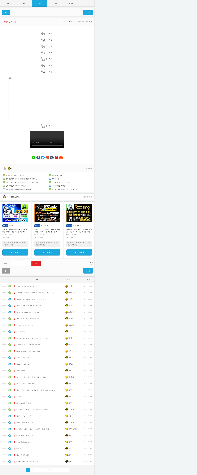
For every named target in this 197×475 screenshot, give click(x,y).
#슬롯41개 (15, 243)
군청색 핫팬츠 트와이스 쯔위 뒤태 (16, 186)
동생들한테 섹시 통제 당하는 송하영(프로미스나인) (22, 179)
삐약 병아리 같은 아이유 (23, 403)
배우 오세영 (55, 179)
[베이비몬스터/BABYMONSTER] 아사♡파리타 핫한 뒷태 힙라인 (36, 293)
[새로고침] (91, 263)
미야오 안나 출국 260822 (24, 422)
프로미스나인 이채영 (22, 358)
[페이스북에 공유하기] (38, 158)
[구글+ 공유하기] (47, 158)
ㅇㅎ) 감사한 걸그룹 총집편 (24, 325)
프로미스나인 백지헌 (58, 186)
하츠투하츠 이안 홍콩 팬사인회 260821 (18, 189)
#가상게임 (10, 245)
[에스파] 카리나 (21, 332)
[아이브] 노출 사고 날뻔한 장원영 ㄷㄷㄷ (29, 345)
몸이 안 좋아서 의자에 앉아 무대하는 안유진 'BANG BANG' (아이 (36, 390)
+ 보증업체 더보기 (87, 197)
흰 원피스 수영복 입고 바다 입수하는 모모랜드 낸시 (32, 338)
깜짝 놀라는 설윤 (57, 175)
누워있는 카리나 (21, 371)
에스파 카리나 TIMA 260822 (25, 435)
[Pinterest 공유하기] (56, 158)
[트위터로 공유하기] (43, 158)
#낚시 (21, 243)
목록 (6, 12)
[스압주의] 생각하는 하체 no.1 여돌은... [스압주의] (32, 429)
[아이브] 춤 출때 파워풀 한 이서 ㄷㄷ (27, 312)
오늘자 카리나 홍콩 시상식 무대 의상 (27, 319)
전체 (6, 271)
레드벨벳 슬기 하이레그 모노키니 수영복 (64, 189)
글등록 (88, 12)
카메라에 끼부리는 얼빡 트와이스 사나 (28, 351)
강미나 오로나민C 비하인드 (24, 364)
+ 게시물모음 (88, 168)
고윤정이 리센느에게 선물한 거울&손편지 (29, 306)
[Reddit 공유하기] (61, 158)
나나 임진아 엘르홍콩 (23, 455)
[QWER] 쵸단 (20, 397)
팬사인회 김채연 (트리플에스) (17, 175)
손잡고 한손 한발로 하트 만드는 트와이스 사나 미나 (22, 182)
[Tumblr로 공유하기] (52, 158)
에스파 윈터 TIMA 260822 (25, 442)
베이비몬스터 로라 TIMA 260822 (27, 461)
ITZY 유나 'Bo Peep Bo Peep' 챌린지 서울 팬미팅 (32, 409)
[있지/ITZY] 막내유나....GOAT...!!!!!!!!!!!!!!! (31, 299)
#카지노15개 (7, 243)
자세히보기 (15, 252)
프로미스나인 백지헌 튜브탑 (25, 286)
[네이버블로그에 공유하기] (34, 158)
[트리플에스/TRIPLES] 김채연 (61, 182)
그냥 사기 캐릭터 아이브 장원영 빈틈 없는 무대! (31, 377)
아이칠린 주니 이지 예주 (23, 416)
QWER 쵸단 (20, 448)
